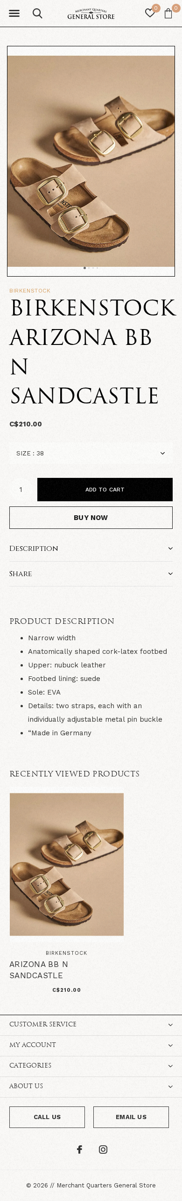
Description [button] (33, 548)
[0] (168, 13)
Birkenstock (30, 290)
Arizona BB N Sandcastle (38, 969)
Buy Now (91, 517)
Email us (131, 1116)
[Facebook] (79, 1149)
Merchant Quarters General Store (106, 1185)
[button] (14, 13)
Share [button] (20, 574)
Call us (47, 1116)
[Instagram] (103, 1149)
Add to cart (105, 489)
